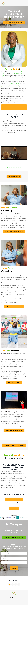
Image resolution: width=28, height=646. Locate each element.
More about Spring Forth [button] (14, 307)
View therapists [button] (14, 508)
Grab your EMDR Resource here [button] (14, 537)
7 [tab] (20, 167)
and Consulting (15, 87)
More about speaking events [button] (14, 430)
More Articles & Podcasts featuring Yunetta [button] (14, 107)
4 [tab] (14, 167)
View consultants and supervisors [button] (14, 499)
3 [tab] (12, 167)
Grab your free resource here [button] (14, 22)
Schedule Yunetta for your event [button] (14, 445)
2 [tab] (9, 167)
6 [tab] (18, 167)
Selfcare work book (14, 83)
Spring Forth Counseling (13, 85)
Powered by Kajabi (14, 601)
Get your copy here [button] (14, 382)
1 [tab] (7, 167)
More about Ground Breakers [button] (14, 231)
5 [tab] (16, 167)
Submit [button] (14, 568)
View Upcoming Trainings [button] (14, 176)
